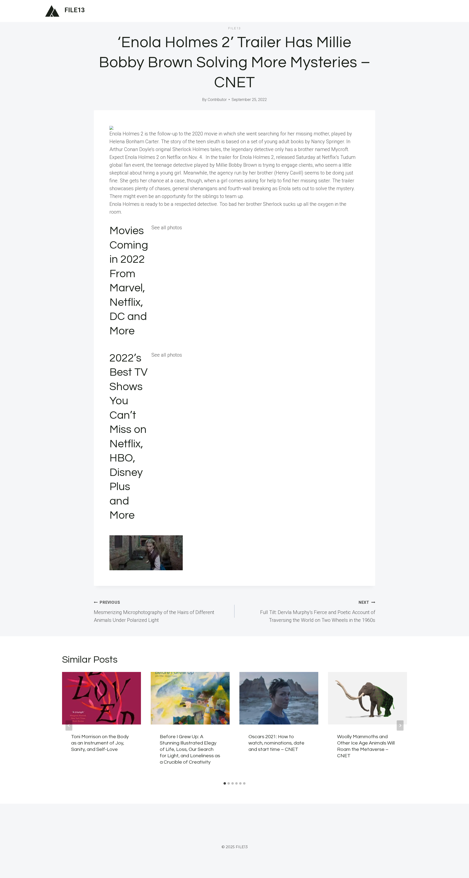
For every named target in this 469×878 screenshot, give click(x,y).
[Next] (400, 725)
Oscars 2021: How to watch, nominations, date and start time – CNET (276, 743)
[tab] (225, 783)
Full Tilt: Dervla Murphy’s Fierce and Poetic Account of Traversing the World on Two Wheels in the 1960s (317, 611)
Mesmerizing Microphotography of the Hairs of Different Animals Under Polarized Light (154, 611)
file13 (234, 28)
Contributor (217, 99)
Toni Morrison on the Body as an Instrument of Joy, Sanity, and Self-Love (100, 743)
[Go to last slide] (68, 725)
